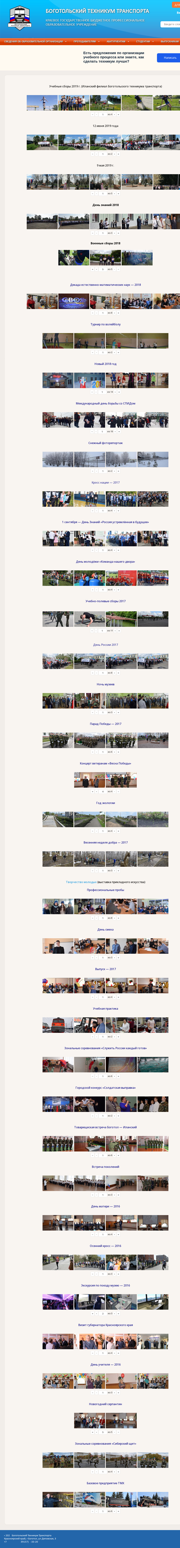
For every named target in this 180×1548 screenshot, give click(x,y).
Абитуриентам (116, 41)
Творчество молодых (81, 882)
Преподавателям (85, 41)
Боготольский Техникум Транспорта (97, 11)
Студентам (143, 41)
